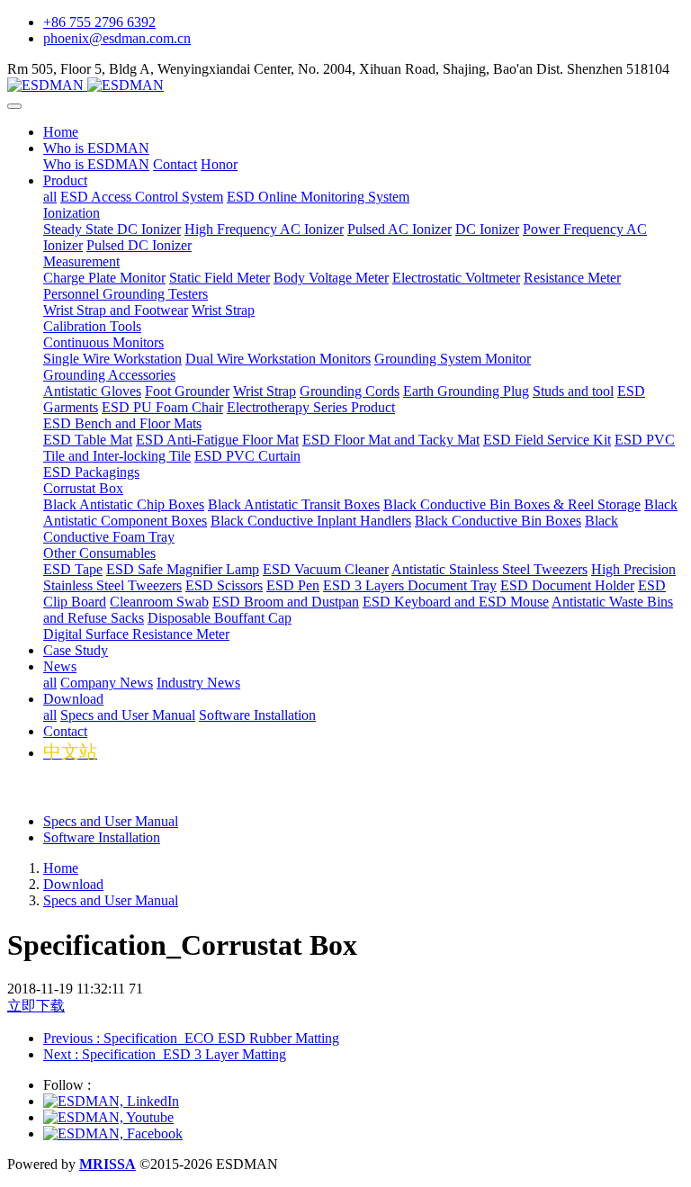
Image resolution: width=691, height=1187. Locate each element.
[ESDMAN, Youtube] (108, 1117)
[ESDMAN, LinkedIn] (111, 1101)
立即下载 (36, 1005)
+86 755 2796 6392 (99, 22)
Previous (191, 1038)
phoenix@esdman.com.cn (117, 38)
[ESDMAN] (345, 85)
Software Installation (101, 837)
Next (164, 1054)
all (50, 196)
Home (60, 131)
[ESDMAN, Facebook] (113, 1133)
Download (73, 884)
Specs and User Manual (110, 821)
